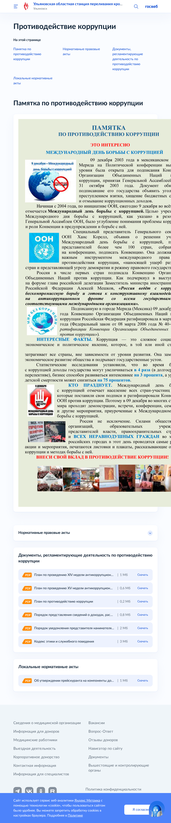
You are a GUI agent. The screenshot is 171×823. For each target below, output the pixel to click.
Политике (75, 815)
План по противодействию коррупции (63, 601)
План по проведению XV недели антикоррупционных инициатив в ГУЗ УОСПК (94, 588)
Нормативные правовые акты (44, 533)
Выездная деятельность (34, 749)
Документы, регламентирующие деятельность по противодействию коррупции (127, 59)
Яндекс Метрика (87, 800)
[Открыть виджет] (157, 809)
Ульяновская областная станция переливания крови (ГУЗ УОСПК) (90, 4)
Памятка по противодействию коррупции (27, 54)
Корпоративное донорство (36, 757)
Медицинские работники (35, 740)
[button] (135, 6)
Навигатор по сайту (105, 749)
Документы (98, 757)
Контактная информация (34, 766)
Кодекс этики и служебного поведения (64, 641)
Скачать (142, 574)
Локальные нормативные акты (32, 81)
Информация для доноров (36, 731)
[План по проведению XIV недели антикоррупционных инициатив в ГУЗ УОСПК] (27, 574)
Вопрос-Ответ (100, 731)
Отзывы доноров (103, 740)
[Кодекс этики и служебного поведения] (27, 641)
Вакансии (96, 723)
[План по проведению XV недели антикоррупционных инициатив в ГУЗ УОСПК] (27, 588)
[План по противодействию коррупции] (27, 601)
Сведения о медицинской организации (47, 723)
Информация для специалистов (41, 774)
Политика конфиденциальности (113, 789)
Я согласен (141, 809)
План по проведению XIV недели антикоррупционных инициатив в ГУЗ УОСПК (95, 575)
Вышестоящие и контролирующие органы (118, 768)
